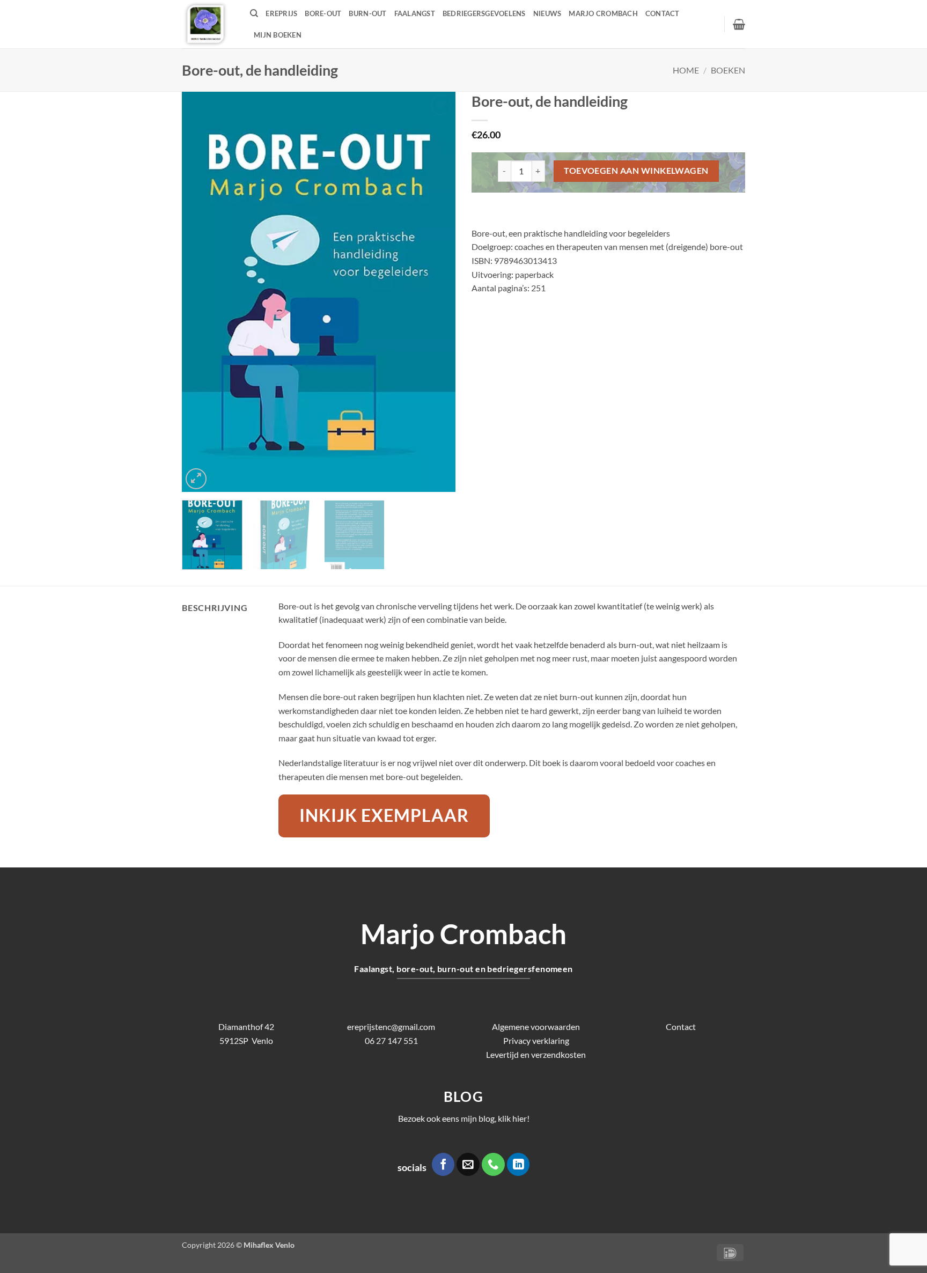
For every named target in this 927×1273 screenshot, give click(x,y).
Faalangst (414, 13)
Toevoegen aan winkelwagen (636, 170)
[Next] (436, 292)
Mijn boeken (277, 35)
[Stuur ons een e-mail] (468, 1164)
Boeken (728, 70)
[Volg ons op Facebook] (443, 1164)
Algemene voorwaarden (536, 1026)
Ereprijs (281, 13)
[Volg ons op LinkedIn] (518, 1164)
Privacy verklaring (536, 1040)
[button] (739, 24)
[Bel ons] (493, 1164)
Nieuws (547, 13)
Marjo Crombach (603, 13)
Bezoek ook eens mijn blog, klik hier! (463, 1118)
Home (686, 70)
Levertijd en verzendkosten (536, 1054)
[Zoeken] (254, 13)
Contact (662, 13)
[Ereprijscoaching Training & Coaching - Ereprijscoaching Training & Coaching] (208, 24)
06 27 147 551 (391, 1040)
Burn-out (367, 13)
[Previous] (200, 292)
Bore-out (323, 13)
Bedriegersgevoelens (484, 13)
